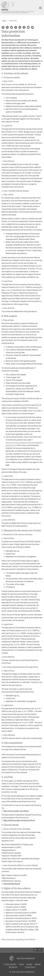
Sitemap (38, 964)
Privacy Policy (30, 967)
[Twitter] (15, 27)
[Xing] (24, 27)
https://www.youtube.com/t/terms (16, 811)
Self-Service (13, 967)
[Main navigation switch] (40, 8)
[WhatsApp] (19, 27)
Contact (29, 964)
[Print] (32, 27)
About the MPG (10, 964)
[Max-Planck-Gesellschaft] (13, 958)
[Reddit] (11, 27)
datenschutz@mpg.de (12, 884)
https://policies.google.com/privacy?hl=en (19, 820)
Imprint (21, 964)
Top (39, 950)
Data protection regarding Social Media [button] (19, 939)
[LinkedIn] (7, 27)
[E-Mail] (28, 27)
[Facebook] (3, 27)
